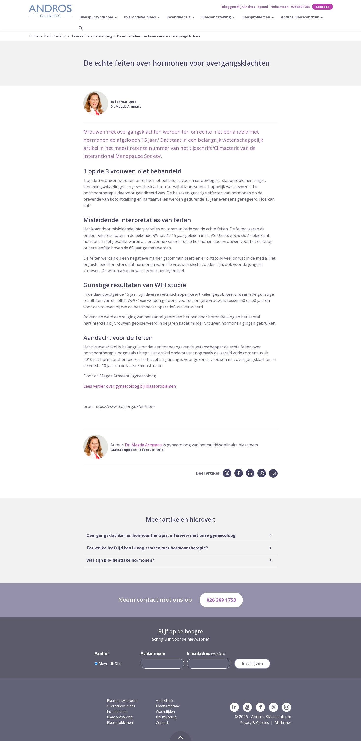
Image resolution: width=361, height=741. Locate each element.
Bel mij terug (166, 717)
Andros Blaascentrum (300, 17)
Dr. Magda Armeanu (126, 106)
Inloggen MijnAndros (238, 6)
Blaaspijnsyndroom (97, 17)
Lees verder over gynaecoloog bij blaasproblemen (129, 386)
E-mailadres (206, 653)
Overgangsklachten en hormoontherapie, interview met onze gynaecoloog (161, 535)
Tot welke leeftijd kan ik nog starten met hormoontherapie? (147, 548)
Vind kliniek (164, 700)
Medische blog (54, 36)
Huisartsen (280, 6)
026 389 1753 (300, 6)
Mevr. (103, 663)
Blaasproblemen (256, 17)
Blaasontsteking (216, 17)
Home (33, 36)
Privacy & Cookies (254, 722)
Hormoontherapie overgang (91, 36)
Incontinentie (179, 17)
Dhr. (118, 663)
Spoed (263, 6)
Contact (322, 6)
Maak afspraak (168, 706)
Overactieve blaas (140, 17)
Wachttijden (165, 711)
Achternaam (153, 653)
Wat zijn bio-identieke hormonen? (120, 560)
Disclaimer (282, 722)
